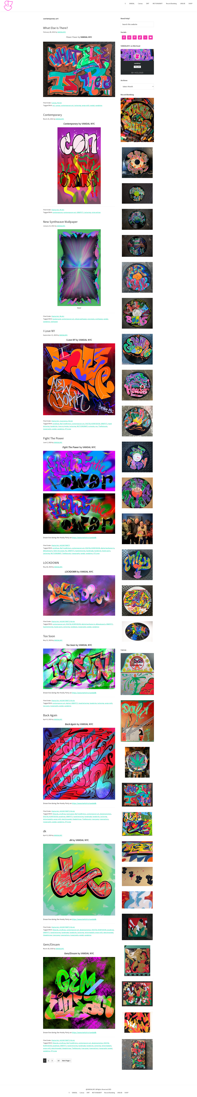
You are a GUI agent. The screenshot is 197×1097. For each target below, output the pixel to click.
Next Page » (66, 1061)
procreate (91, 319)
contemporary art (67, 105)
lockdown (74, 627)
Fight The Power (53, 438)
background (57, 319)
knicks (66, 426)
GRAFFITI (80, 212)
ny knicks (91, 426)
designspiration (105, 814)
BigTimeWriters (65, 424)
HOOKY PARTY (65, 545)
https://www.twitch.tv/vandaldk (84, 537)
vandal (92, 105)
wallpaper (54, 322)
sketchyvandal (67, 819)
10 (59, 1060)
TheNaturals (102, 426)
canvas (58, 105)
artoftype (56, 424)
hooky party (106, 551)
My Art (59, 103)
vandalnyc (98, 105)
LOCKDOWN (51, 563)
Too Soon (49, 636)
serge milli (85, 105)
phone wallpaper (81, 319)
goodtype (62, 816)
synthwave (99, 319)
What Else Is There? (55, 28)
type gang (95, 819)
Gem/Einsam (51, 944)
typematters (104, 819)
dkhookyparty (48, 551)
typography (47, 429)
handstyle (53, 426)
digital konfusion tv (107, 548)
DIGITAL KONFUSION (92, 424)
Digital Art (55, 210)
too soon (46, 706)
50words (55, 814)
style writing (96, 212)
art (54, 105)
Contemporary (52, 115)
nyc (96, 426)
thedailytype (76, 819)
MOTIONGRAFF (82, 426)
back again (70, 814)
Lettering (77, 105)
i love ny (61, 426)
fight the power (58, 551)
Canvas (54, 103)
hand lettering (80, 551)
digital (68, 703)
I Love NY (49, 331)
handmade (90, 551)
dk (44, 831)
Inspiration (64, 421)
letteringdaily (48, 819)
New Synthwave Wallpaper (60, 222)
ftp (66, 551)
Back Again (50, 715)
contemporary (58, 212)
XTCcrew (68, 429)
